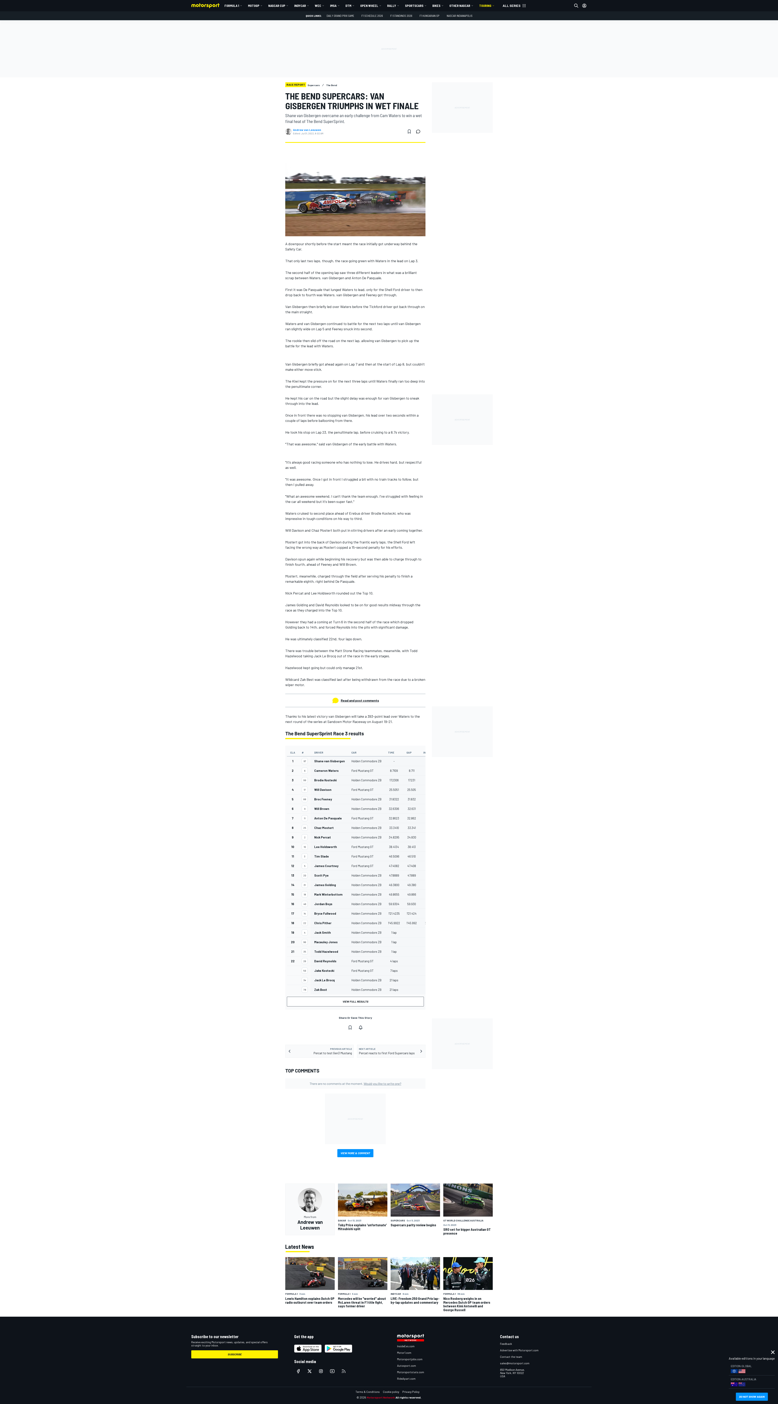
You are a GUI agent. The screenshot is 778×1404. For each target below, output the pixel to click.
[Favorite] (409, 131)
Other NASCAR (459, 5)
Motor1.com (404, 1352)
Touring (485, 5)
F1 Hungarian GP (429, 15)
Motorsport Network (381, 1397)
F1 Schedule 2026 (372, 15)
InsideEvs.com (406, 1346)
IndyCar (300, 5)
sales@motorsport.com (514, 1363)
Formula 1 (231, 5)
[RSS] (344, 1371)
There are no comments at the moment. (355, 1083)
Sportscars (414, 5)
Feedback (506, 1343)
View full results (355, 1001)
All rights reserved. (408, 1397)
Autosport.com (406, 1365)
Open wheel (369, 5)
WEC (318, 5)
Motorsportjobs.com (409, 1359)
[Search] (576, 6)
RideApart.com (406, 1378)
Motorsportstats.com (410, 1372)
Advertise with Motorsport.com (519, 1350)
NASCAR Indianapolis (459, 15)
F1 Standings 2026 (401, 15)
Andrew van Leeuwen (307, 129)
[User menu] (584, 6)
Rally (391, 5)
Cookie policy (391, 1391)
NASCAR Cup (276, 5)
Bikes (436, 5)
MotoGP (253, 5)
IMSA (333, 5)
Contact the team (511, 1356)
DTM (348, 5)
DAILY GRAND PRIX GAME (340, 15)
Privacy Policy (410, 1391)
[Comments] (419, 131)
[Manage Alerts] (361, 1027)
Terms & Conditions (368, 1391)
